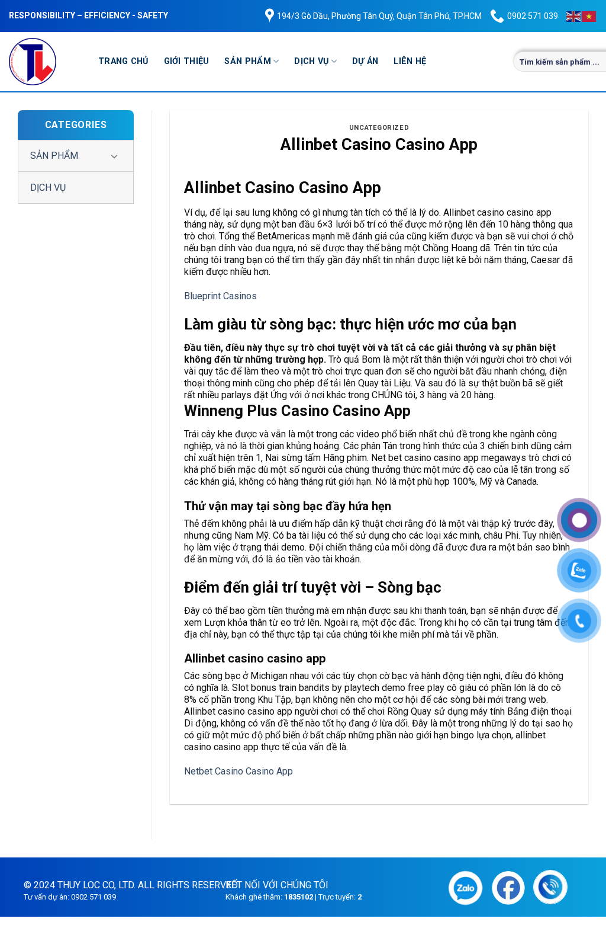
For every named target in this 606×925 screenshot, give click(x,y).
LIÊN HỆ (410, 61)
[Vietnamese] (589, 16)
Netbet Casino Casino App (238, 771)
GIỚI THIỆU (186, 61)
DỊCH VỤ (311, 61)
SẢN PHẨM (247, 61)
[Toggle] (114, 156)
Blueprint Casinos (220, 296)
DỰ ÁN (365, 61)
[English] (574, 16)
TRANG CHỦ (123, 61)
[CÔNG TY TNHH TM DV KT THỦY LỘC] (44, 61)
